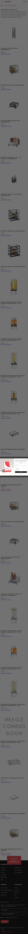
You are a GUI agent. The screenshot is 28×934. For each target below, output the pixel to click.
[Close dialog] (27, 459)
